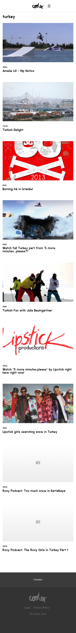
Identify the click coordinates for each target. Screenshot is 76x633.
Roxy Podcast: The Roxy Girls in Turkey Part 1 (38, 529)
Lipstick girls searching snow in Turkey (38, 411)
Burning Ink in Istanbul (38, 168)
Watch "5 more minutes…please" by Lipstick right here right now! (38, 350)
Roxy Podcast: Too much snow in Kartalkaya (38, 470)
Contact (38, 579)
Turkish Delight (38, 109)
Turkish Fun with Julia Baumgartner (38, 289)
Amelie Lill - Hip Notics (38, 50)
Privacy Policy (41, 607)
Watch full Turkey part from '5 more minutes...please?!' (38, 228)
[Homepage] (38, 596)
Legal (27, 607)
